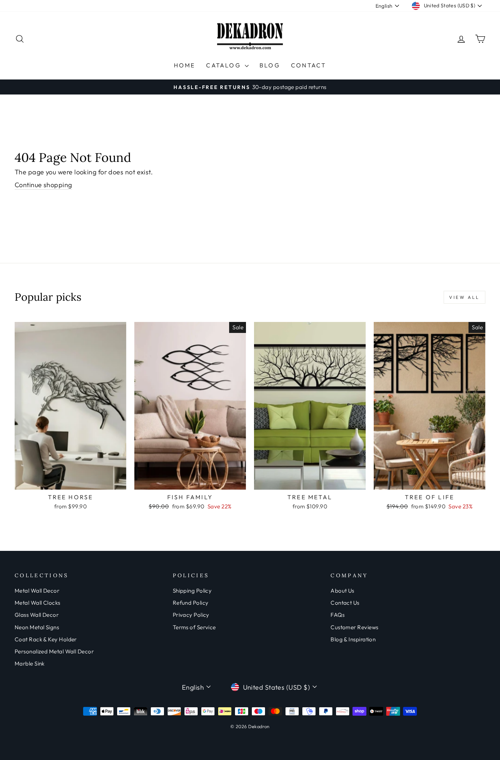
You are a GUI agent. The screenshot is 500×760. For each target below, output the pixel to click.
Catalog (224, 65)
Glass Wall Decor (37, 614)
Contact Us (345, 602)
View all (464, 297)
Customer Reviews (354, 627)
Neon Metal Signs (37, 627)
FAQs (337, 614)
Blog (270, 65)
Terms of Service (194, 627)
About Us (342, 590)
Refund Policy (191, 602)
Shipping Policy (192, 590)
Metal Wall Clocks (37, 602)
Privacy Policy (191, 614)
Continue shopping (43, 185)
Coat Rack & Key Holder (46, 639)
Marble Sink (30, 663)
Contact (308, 65)
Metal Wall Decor (37, 590)
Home (184, 65)
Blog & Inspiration (353, 639)
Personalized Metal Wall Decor (54, 651)
